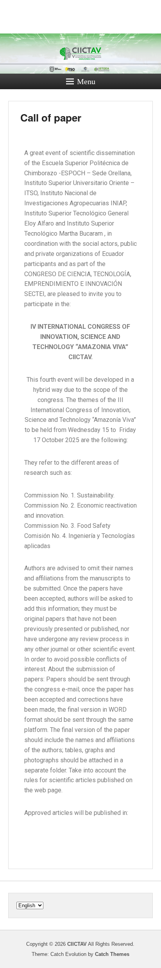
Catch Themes (112, 954)
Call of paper (50, 117)
